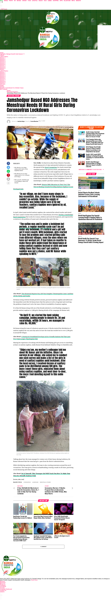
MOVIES (19, 0)
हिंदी (15, 0)
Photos (2, 69)
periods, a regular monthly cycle (35, 227)
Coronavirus (27, 482)
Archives (2, 581)
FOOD (29, 0)
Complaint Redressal (6, 589)
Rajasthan (67, 0)
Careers (2, 592)
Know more (34, 580)
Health (2, 85)
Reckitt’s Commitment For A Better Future (11, 88)
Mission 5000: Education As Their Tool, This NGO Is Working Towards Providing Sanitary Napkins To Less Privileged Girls (43, 187)
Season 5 (2, 63)
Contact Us (3, 590)
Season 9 (2, 68)
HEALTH (41, 0)
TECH (45, 0)
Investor (2, 588)
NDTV (1, 0)
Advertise (3, 582)
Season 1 (2, 58)
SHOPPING (56, 0)
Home (1, 52)
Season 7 (2, 66)
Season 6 (2, 64)
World (6, 0)
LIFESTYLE (34, 0)
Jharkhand (35, 482)
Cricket (24, 0)
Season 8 (2, 67)
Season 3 (2, 60)
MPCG (73, 0)
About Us (2, 584)
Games (50, 0)
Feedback (3, 585)
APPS (61, 0)
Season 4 (2, 62)
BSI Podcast (3, 89)
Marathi (78, 0)
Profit (11, 0)
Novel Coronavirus (51, 167)
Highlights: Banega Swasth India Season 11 (12, 54)
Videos (2, 55)
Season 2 (2, 59)
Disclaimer (3, 586)
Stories (2, 86)
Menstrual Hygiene (12, 92)
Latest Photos (4, 71)
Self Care (2, 84)
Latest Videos (4, 56)
